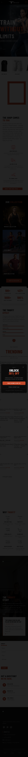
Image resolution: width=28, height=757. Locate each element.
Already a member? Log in (14, 387)
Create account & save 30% (14, 383)
